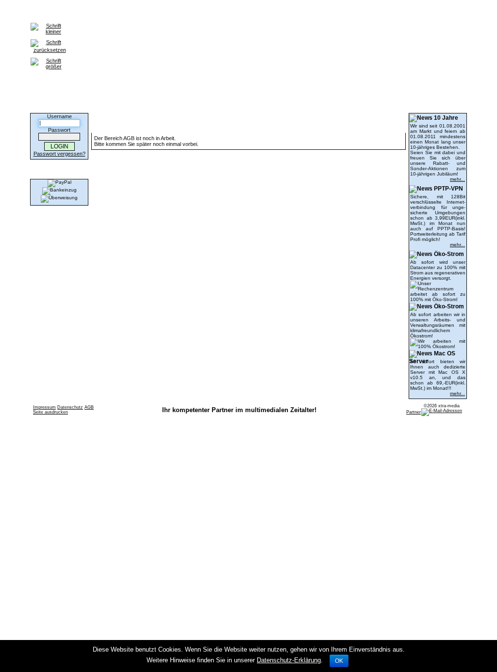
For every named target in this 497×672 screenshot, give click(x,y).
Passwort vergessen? (59, 154)
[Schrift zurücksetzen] (49, 40)
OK (339, 660)
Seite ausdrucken (50, 412)
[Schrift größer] (49, 58)
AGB (89, 407)
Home (50, 12)
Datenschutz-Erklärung (289, 660)
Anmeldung (83, 12)
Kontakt (164, 12)
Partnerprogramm (210, 12)
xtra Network (265, 12)
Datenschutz (70, 407)
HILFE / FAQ (127, 12)
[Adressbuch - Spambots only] (441, 410)
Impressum (44, 407)
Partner (413, 412)
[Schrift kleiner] (49, 23)
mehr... (457, 179)
